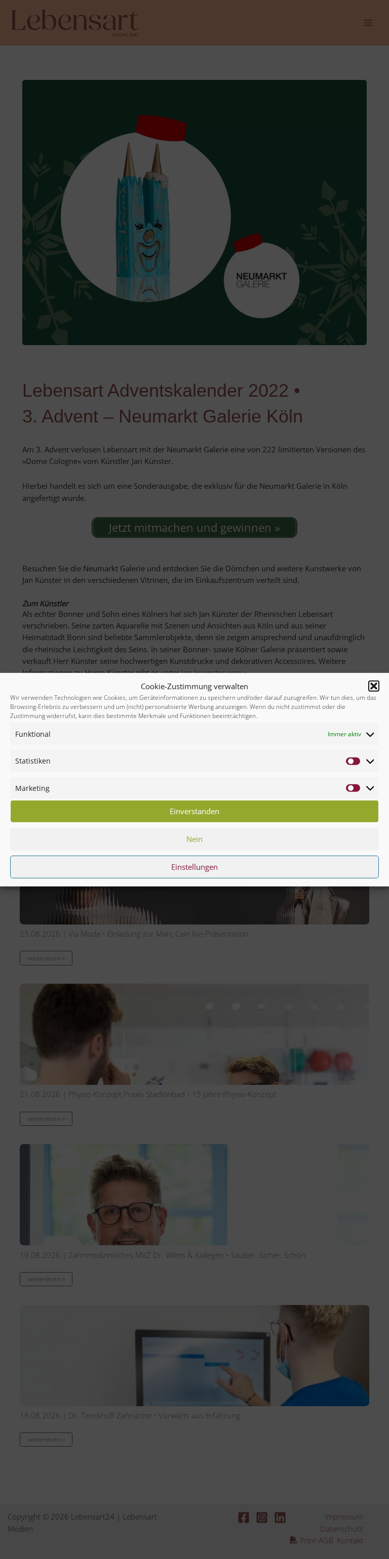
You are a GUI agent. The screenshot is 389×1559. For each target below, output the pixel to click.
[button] (374, 686)
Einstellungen (194, 867)
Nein (194, 839)
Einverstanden (194, 811)
